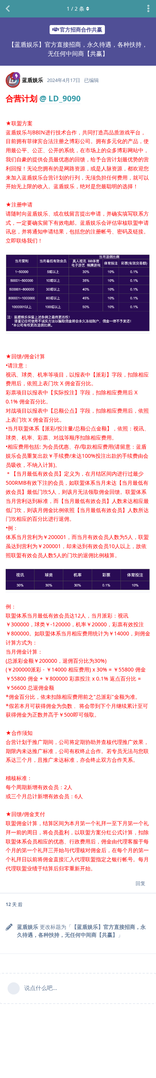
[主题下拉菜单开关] (148, 8)
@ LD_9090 (60, 98)
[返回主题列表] (7, 8)
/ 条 (75, 8)
